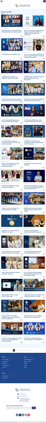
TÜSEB (25, 365)
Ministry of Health (27, 361)
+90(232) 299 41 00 (23, 396)
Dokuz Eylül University (28, 359)
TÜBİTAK (25, 363)
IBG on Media (5, 361)
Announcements (5, 365)
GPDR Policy (4, 377)
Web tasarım (42, 422)
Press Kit (4, 367)
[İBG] (23, 5)
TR (44, 1)
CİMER (25, 367)
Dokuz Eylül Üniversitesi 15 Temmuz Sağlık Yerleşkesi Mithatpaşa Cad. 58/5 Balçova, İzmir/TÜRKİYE (25, 400)
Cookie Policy (5, 375)
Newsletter (4, 363)
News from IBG (5, 359)
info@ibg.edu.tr (23, 393)
